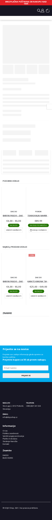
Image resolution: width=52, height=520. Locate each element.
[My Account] (42, 10)
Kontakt (6, 444)
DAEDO (6, 455)
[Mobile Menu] (5, 10)
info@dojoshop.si (10, 417)
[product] (14, 198)
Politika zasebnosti (11, 433)
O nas (5, 431)
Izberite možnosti (13, 230)
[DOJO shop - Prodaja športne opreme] (23, 10)
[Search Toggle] (39, 10)
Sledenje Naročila (10, 441)
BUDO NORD (8, 458)
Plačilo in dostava (10, 438)
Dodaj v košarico (39, 230)
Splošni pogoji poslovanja (13, 436)
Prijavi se (26, 375)
